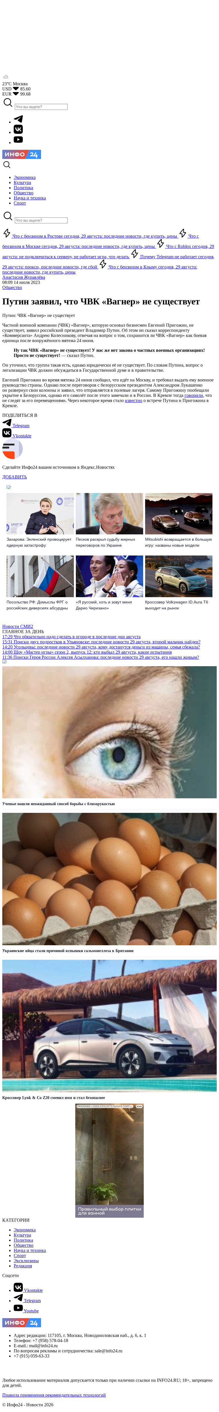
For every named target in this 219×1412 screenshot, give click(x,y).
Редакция (23, 1265)
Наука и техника (30, 1250)
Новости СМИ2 (17, 626)
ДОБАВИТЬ (14, 476)
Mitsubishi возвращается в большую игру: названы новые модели (178, 542)
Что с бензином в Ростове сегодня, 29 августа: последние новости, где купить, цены (94, 236)
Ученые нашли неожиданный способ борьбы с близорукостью (58, 804)
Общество (12, 287)
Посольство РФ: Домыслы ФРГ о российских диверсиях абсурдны (37, 605)
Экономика (25, 1229)
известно (133, 400)
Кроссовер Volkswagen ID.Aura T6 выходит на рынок (176, 605)
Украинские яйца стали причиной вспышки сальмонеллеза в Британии (67, 951)
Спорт (20, 1255)
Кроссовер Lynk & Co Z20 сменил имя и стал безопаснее (53, 1098)
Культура (22, 1235)
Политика (23, 1240)
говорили (193, 395)
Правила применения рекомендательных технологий (54, 1395)
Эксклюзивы (26, 1260)
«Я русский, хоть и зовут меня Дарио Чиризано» (104, 605)
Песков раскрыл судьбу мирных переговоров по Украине (105, 542)
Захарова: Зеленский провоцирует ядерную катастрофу (39, 542)
